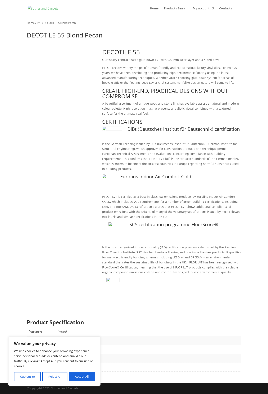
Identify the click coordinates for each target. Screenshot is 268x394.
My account (201, 8)
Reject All (54, 377)
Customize (27, 377)
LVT (39, 23)
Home (154, 8)
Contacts (225, 8)
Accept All (82, 377)
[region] (54, 361)
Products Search (175, 8)
